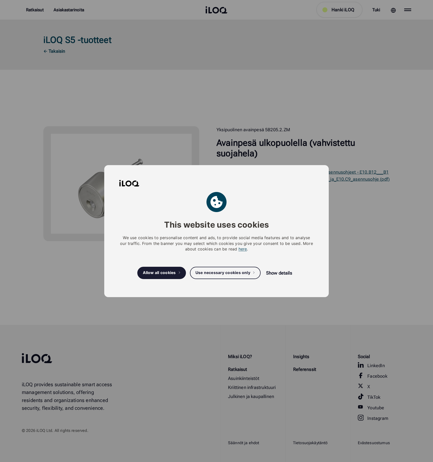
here (243, 248)
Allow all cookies (159, 272)
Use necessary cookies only (222, 272)
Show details (279, 273)
